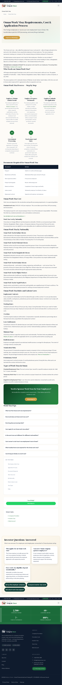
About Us (4, 657)
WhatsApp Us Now (40, 668)
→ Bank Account (12, 521)
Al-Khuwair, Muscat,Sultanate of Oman (38, 663)
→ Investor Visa (11, 518)
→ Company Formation (13, 516)
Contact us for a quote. (16, 67)
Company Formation (37, 633)
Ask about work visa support (15, 589)
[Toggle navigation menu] (58, 5)
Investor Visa (35, 640)
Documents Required (13, 471)
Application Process (12, 467)
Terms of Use (14, 682)
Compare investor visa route (37, 585)
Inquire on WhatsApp (12, 37)
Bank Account (35, 647)
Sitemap (22, 682)
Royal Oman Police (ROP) (50, 106)
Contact (4, 661)
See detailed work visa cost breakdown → (14, 216)
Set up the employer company (15, 585)
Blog (3, 664)
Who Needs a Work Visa (13, 464)
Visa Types (10, 485)
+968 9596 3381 (7, 598)
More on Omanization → (44, 354)
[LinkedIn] (6, 649)
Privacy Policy (5, 682)
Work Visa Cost (11, 474)
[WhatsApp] (3, 649)
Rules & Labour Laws (12, 482)
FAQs (9, 489)
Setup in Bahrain (6, 668)
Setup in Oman (9, 677)
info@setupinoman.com (19, 598)
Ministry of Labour (10, 106)
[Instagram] (13, 649)
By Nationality (11, 478)
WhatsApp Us (31, 399)
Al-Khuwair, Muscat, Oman (33, 598)
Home (5, 14)
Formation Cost (36, 637)
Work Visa (34, 644)
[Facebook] (10, 649)
